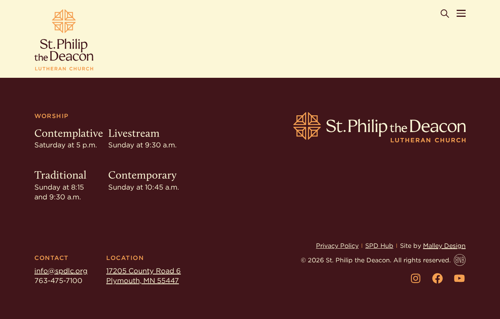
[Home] (63, 40)
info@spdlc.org (61, 271)
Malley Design (444, 245)
